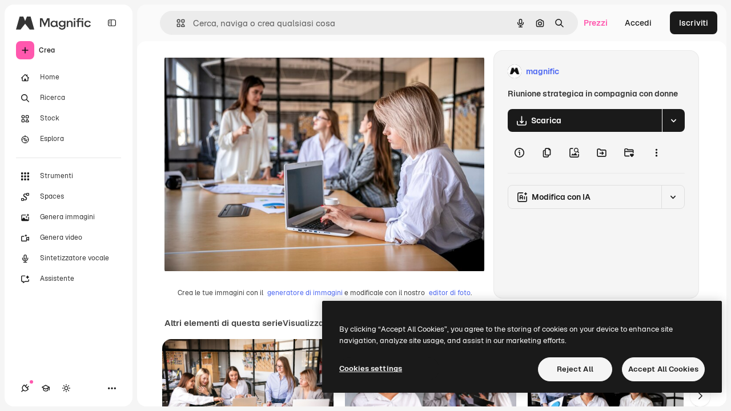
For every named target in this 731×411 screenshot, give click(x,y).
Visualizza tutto (313, 323)
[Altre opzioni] (656, 152)
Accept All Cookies (663, 369)
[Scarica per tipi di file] (673, 120)
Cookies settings (370, 368)
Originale (240, 71)
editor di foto (450, 292)
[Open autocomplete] (176, 23)
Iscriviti (693, 23)
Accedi (638, 23)
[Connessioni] (25, 388)
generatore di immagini (305, 292)
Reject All (575, 369)
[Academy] (46, 388)
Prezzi (596, 23)
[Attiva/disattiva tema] (66, 388)
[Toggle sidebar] (112, 23)
